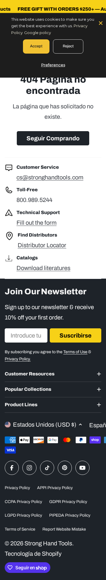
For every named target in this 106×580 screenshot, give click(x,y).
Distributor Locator (42, 245)
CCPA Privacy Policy (23, 501)
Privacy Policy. (18, 359)
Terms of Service (20, 529)
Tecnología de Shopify (33, 553)
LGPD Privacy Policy (23, 515)
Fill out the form (36, 222)
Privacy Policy (17, 488)
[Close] (101, 22)
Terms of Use (75, 352)
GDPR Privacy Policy (68, 501)
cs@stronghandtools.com (49, 177)
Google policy (37, 32)
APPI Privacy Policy (55, 488)
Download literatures (43, 268)
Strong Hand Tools (48, 543)
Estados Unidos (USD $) (44, 424)
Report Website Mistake (64, 529)
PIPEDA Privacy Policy (69, 515)
